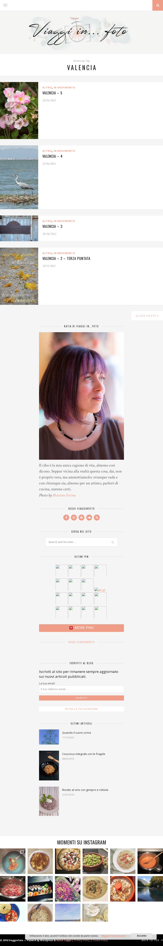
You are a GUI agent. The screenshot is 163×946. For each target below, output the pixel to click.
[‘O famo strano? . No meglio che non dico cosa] (12, 861)
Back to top (151, 940)
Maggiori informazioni (113, 935)
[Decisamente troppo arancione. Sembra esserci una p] (150, 861)
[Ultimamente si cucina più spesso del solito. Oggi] (67, 861)
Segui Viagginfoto (81, 642)
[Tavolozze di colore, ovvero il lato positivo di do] (67, 889)
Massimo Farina (64, 495)
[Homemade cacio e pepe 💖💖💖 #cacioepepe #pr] (40, 916)
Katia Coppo (63, 940)
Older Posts (146, 315)
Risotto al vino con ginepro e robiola (85, 790)
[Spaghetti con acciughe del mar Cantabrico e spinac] (95, 889)
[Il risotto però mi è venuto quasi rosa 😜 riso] (123, 861)
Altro (47, 87)
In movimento (64, 87)
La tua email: (47, 683)
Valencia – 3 (52, 226)
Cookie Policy (100, 940)
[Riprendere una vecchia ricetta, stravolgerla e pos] (123, 889)
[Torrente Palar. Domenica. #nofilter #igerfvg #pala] (150, 889)
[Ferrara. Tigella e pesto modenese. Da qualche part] (95, 916)
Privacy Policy (82, 940)
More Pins (84, 627)
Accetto (141, 935)
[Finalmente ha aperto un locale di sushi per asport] (40, 889)
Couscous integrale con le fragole (83, 754)
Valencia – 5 (52, 92)
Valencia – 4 (52, 156)
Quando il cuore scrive (76, 733)
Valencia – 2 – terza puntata (66, 258)
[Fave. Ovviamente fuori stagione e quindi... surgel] (95, 861)
